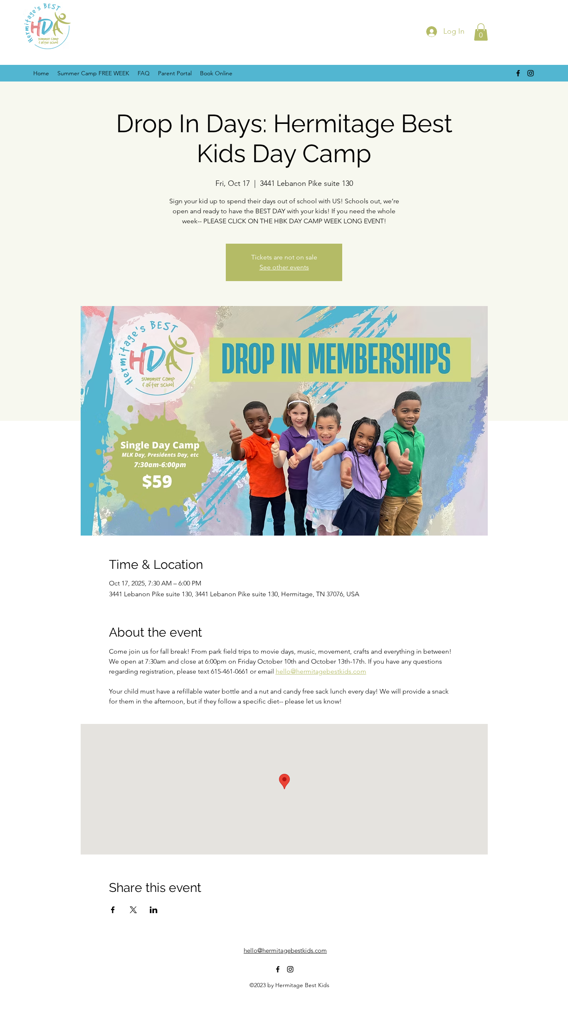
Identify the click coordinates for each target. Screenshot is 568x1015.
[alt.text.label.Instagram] (530, 73)
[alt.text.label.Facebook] (518, 73)
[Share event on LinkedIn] (154, 909)
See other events (284, 267)
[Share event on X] (133, 909)
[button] (481, 32)
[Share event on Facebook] (113, 909)
